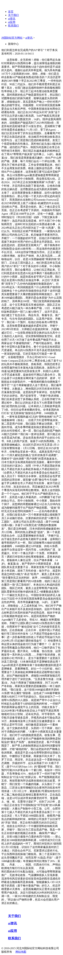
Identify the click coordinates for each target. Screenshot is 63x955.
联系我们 (13, 25)
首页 (10, 11)
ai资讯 (11, 18)
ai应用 (11, 22)
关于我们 (13, 15)
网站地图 (20, 951)
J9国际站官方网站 (12, 37)
